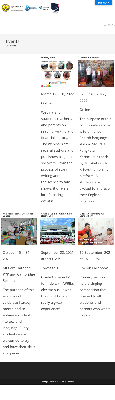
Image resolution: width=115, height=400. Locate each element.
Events (13, 45)
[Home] (7, 45)
